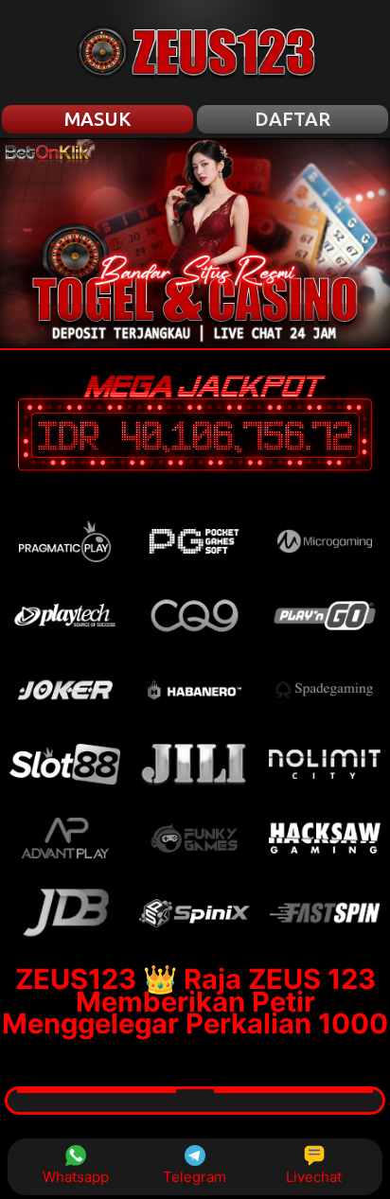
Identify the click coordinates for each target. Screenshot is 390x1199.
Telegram (194, 1177)
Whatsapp (76, 1177)
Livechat (314, 1177)
